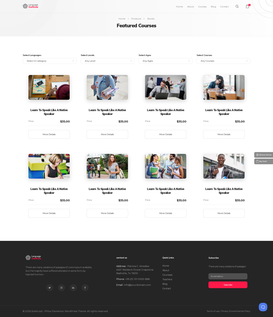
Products (136, 18)
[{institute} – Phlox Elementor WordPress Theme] (31, 6)
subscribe (228, 285)
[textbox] (50, 61)
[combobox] (49, 61)
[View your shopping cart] (247, 6)
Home (121, 18)
